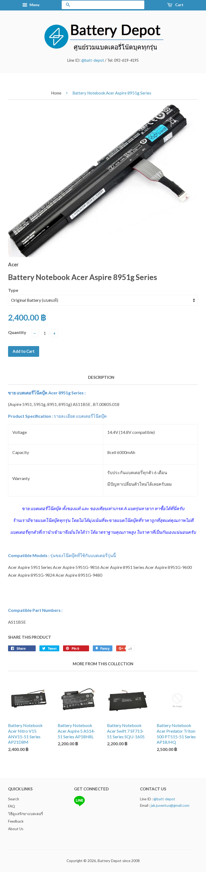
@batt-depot (92, 60)
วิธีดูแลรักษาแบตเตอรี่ (25, 814)
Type (13, 290)
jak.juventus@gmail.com (170, 805)
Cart (178, 4)
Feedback (16, 821)
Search (13, 799)
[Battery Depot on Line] (79, 805)
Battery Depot (110, 861)
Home (56, 92)
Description (101, 377)
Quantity (17, 332)
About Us (15, 829)
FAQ (11, 806)
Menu (34, 4)
